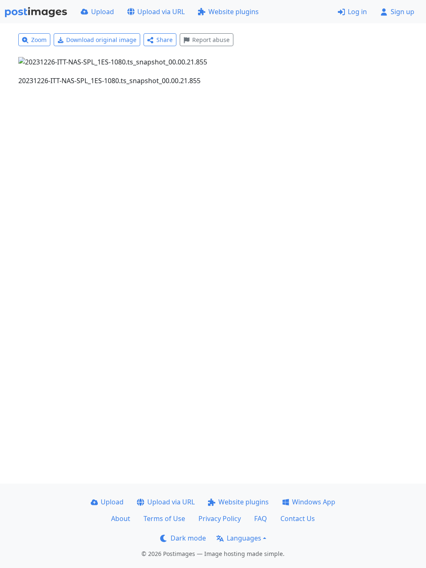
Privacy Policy (219, 518)
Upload (102, 11)
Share (164, 40)
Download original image (101, 40)
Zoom (39, 40)
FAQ (260, 518)
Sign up (402, 11)
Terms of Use (164, 518)
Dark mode (188, 538)
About (120, 518)
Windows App (313, 501)
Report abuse (211, 40)
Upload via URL (161, 11)
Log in (357, 11)
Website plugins (233, 11)
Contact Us (297, 518)
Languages (244, 538)
